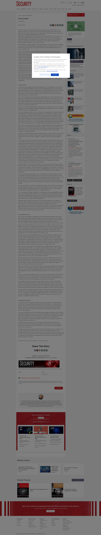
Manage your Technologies (45, 74)
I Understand (55, 74)
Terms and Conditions (43, 67)
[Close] (68, 55)
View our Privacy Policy (52, 71)
